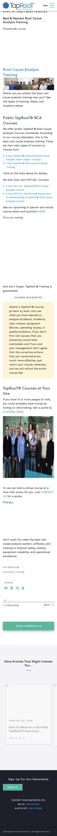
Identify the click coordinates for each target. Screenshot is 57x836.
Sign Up (13, 787)
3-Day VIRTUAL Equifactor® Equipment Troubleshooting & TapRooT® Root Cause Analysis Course (29, 197)
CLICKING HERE (13, 411)
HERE (41, 211)
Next (47, 605)
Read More (17, 737)
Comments (27, 626)
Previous (12, 605)
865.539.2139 (33, 804)
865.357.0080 (35, 808)
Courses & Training (13, 571)
